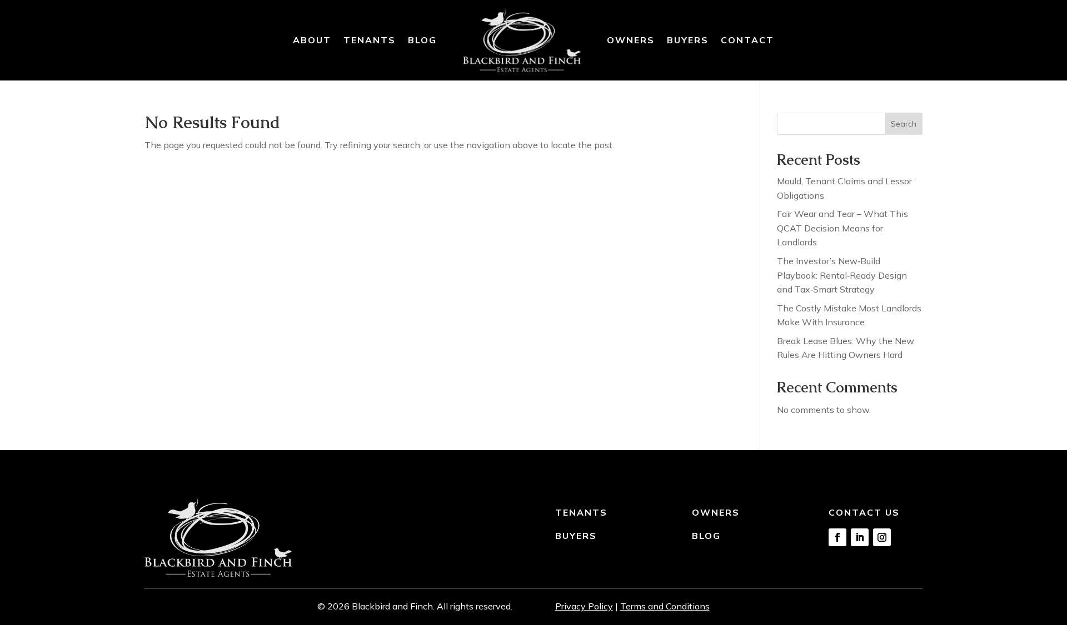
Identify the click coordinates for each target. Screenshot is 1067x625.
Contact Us (864, 512)
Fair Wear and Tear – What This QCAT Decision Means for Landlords (842, 228)
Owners (631, 40)
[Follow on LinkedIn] (860, 537)
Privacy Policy (584, 606)
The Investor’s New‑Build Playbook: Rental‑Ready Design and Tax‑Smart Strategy (842, 275)
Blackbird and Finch (392, 606)
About (312, 40)
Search (903, 124)
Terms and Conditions (665, 606)
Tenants (369, 40)
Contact (747, 40)
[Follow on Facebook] (837, 537)
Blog (422, 40)
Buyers (688, 40)
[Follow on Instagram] (882, 537)
